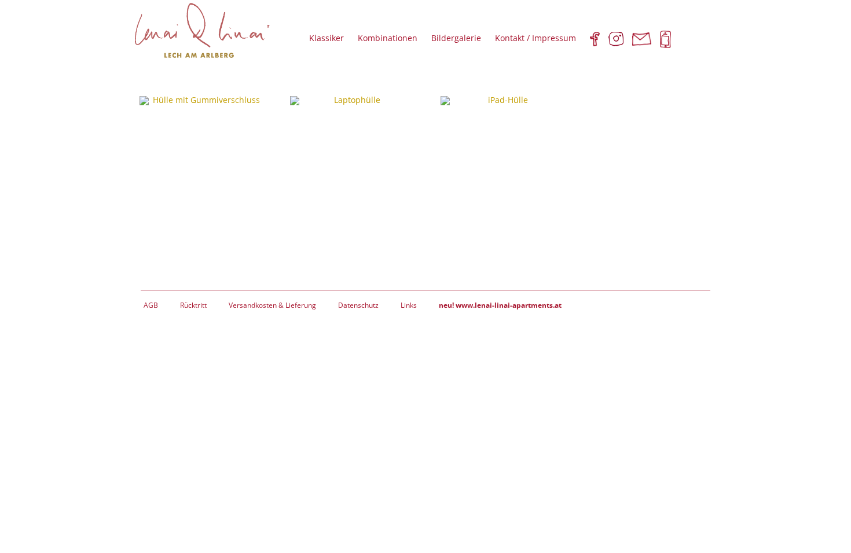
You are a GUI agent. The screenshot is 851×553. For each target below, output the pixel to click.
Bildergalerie (456, 37)
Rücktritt (193, 305)
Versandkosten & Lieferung (272, 305)
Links (409, 305)
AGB (151, 305)
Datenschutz (358, 305)
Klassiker (326, 37)
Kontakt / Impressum (535, 37)
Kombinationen (387, 37)
